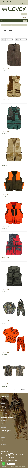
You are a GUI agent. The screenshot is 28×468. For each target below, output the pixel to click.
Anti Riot (4, 437)
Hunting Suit (5, 321)
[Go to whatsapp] (3, 464)
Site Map (4, 427)
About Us (4, 403)
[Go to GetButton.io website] (3, 466)
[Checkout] (24, 3)
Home (3, 400)
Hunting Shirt (5, 384)
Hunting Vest (15, 25)
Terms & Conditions (6, 414)
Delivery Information (7, 407)
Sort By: (3, 39)
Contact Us (4, 420)
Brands (3, 424)
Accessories (5, 448)
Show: (17, 39)
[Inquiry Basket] (22, 3)
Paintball (4, 441)
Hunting (8, 25)
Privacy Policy (5, 410)
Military (3, 434)
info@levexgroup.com (11, 460)
